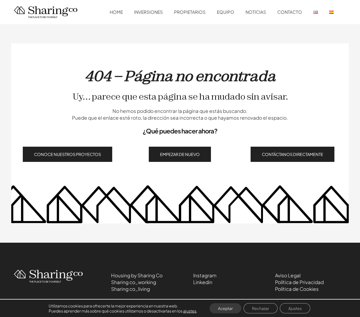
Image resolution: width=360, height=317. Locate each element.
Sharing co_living (130, 289)
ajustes (189, 310)
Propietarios (190, 12)
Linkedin (202, 282)
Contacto (289, 12)
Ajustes (295, 308)
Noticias (256, 12)
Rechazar (260, 308)
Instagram (205, 275)
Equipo (225, 12)
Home (116, 12)
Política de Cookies (297, 289)
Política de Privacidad (299, 282)
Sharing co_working (133, 282)
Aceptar (225, 308)
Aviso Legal (288, 275)
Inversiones (148, 12)
